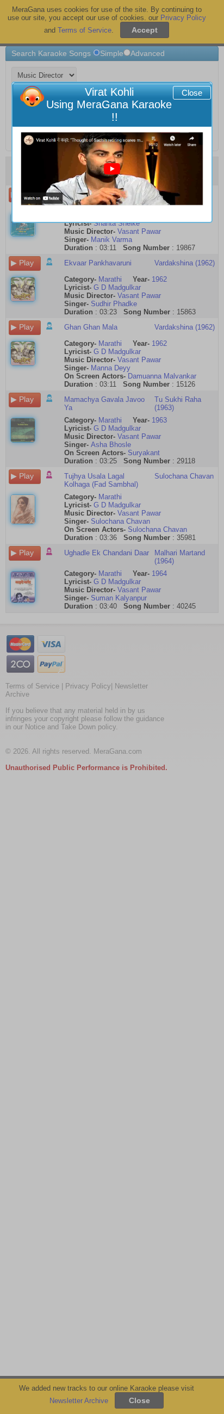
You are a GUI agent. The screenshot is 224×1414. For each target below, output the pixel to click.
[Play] (112, 169)
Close (192, 92)
